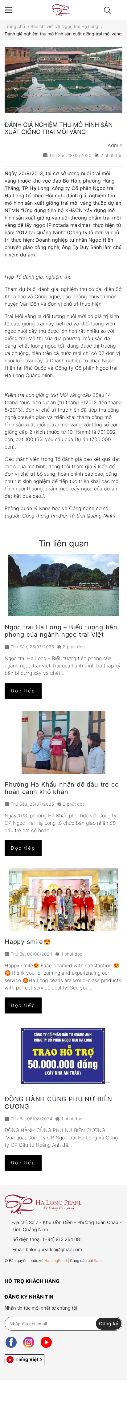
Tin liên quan (64, 543)
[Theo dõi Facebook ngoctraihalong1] (11, 1342)
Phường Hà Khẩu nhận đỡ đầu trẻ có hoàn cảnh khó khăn (62, 788)
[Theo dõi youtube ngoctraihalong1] (46, 1342)
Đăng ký (108, 1323)
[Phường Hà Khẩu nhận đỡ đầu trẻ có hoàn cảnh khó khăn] (63, 742)
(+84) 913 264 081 (62, 1239)
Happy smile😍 (28, 941)
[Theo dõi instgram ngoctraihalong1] (28, 1342)
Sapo (98, 1260)
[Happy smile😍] (63, 899)
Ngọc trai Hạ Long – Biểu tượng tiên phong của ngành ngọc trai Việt (61, 630)
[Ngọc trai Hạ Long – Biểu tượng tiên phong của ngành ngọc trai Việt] (63, 585)
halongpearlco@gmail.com (54, 1249)
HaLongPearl (55, 1260)
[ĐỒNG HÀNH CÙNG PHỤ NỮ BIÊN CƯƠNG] (63, 1056)
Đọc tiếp (23, 691)
